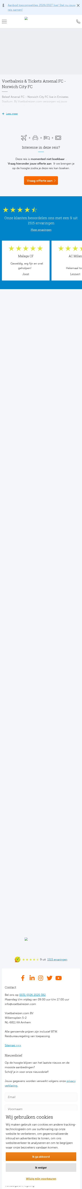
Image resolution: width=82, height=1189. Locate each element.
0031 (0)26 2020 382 (32, 995)
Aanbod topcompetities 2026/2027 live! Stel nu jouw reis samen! (42, 7)
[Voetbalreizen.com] (41, 21)
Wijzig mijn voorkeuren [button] (41, 1178)
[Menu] (6, 21)
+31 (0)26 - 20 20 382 (77, 22)
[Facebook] (24, 978)
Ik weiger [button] (41, 1167)
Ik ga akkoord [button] (41, 1156)
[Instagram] (41, 978)
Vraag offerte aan (39, 180)
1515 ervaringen (57, 959)
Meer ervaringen (41, 229)
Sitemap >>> (13, 1045)
